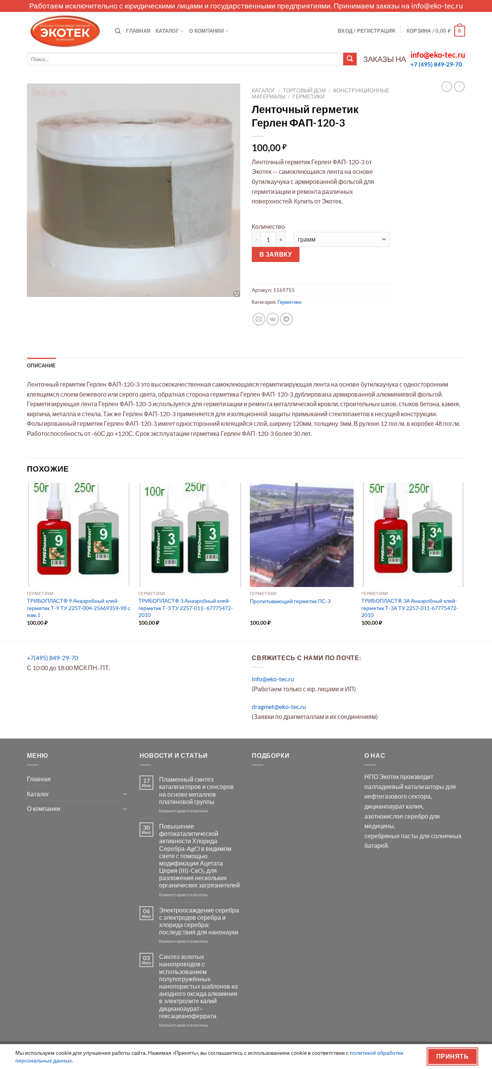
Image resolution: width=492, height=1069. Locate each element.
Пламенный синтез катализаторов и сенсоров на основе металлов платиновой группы (196, 790)
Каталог (167, 31)
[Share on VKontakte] (272, 319)
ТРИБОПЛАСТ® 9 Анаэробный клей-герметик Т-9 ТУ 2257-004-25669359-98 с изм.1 (78, 607)
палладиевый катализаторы (404, 786)
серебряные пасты (391, 835)
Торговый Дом (304, 90)
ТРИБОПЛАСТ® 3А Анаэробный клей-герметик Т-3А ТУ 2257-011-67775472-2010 (409, 607)
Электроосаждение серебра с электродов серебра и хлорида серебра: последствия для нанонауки (199, 921)
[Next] (464, 561)
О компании (206, 31)
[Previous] (27, 561)
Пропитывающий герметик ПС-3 (290, 601)
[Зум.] (37, 287)
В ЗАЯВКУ (275, 254)
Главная (138, 31)
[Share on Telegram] (286, 319)
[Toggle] (125, 793)
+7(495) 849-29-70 (52, 657)
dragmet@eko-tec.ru (279, 706)
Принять (452, 1056)
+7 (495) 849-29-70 (436, 64)
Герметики (309, 96)
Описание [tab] (41, 365)
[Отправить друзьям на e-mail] (259, 319)
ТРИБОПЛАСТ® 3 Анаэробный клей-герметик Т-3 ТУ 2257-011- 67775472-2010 (185, 607)
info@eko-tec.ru (437, 5)
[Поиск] (118, 31)
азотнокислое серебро (396, 816)
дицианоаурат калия (393, 806)
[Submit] (349, 59)
